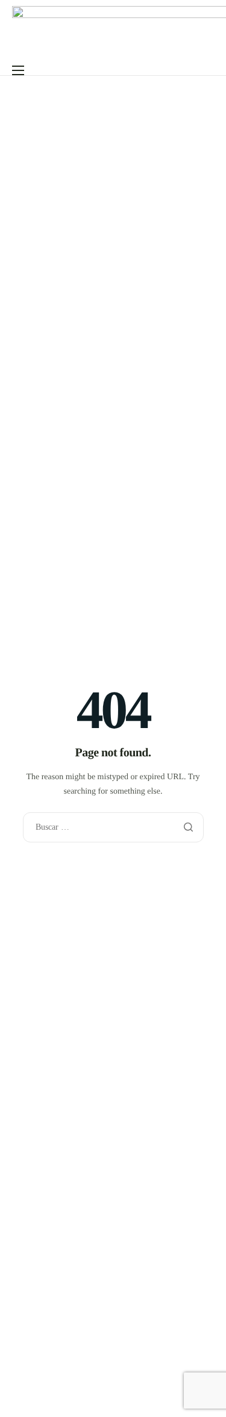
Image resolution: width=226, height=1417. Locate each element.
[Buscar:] (113, 827)
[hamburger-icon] (18, 70)
